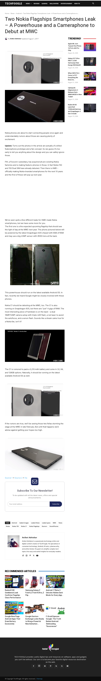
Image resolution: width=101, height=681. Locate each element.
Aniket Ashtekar (15, 39)
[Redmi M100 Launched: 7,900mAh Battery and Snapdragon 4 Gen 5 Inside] (90, 108)
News (13, 13)
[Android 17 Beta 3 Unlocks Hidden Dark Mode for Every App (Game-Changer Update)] (55, 581)
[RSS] (56, 666)
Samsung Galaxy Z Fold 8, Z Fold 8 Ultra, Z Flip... (34, 592)
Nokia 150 (15, 526)
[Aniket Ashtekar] (6, 38)
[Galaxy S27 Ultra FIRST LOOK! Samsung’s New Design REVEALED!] (90, 61)
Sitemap (39, 679)
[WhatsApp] (38, 45)
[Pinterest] (33, 45)
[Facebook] (21, 45)
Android (19, 13)
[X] (27, 45)
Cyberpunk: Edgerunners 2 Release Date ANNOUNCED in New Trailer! (75, 92)
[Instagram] (26, 555)
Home (7, 13)
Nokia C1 (24, 526)
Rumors (44, 526)
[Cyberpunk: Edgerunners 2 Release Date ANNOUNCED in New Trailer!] (90, 91)
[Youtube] (37, 555)
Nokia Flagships (34, 526)
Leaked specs (46, 523)
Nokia (8, 526)
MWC (54, 523)
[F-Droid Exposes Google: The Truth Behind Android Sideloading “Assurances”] (55, 607)
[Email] (44, 45)
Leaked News (35, 523)
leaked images (24, 523)
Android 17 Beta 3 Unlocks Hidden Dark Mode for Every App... (54, 592)
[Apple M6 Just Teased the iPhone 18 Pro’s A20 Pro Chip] (90, 47)
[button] (93, 4)
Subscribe (55, 504)
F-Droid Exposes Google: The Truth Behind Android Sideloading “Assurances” (53, 621)
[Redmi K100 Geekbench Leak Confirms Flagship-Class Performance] (14, 581)
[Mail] (45, 666)
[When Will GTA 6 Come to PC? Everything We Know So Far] (90, 76)
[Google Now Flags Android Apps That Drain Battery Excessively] (14, 607)
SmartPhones (54, 526)
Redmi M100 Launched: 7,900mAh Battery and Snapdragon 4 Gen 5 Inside (74, 109)
